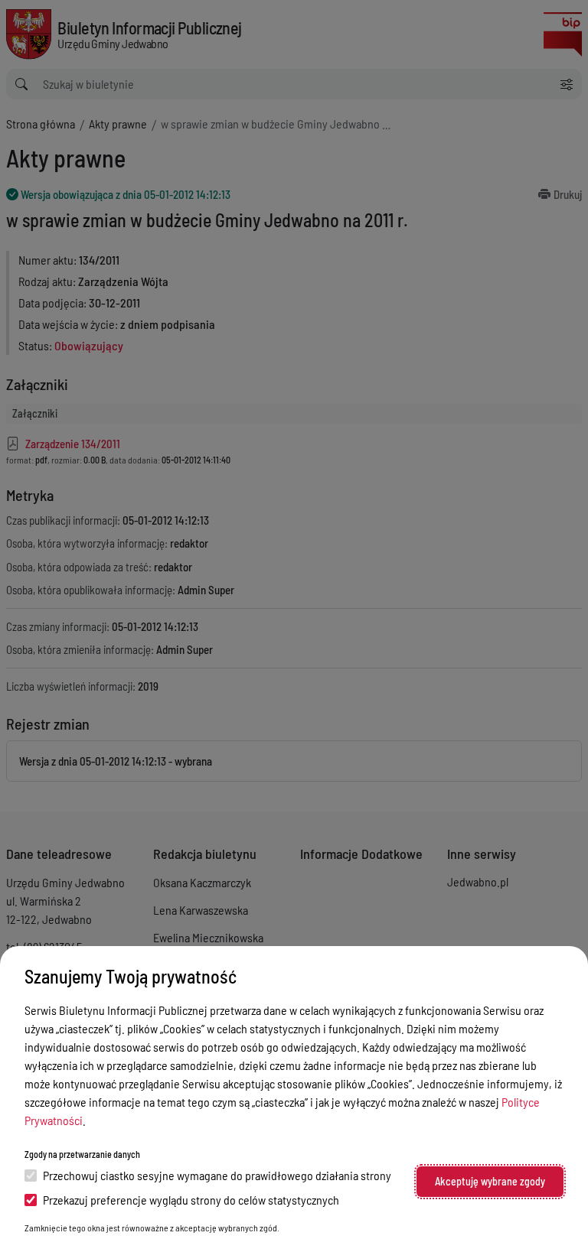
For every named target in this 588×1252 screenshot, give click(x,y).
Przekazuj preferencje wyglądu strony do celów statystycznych (191, 1199)
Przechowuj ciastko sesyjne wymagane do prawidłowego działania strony (217, 1175)
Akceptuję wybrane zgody (490, 1181)
